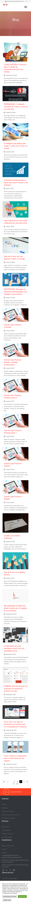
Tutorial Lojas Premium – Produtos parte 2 (13, 396)
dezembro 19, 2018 (11, 75)
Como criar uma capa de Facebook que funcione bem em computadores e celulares (15, 724)
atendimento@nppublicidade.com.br (15, 1)
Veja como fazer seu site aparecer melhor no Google (14, 257)
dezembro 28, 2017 (11, 614)
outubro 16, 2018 (10, 112)
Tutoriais (4, 849)
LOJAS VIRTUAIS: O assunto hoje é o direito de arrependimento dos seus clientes (15, 68)
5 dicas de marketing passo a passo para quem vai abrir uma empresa (16, 182)
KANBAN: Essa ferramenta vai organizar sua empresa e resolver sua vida (15, 688)
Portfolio (4, 804)
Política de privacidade (8, 811)
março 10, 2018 (10, 297)
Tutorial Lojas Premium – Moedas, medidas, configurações (13, 362)
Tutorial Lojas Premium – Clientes (13, 464)
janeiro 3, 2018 (10, 578)
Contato (4, 852)
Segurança (5, 808)
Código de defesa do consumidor (11, 814)
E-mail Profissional (7, 837)
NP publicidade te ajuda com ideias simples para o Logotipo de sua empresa (15, 608)
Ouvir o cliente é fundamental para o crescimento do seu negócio (15, 758)
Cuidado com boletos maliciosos (12, 536)
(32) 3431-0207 (16, 792)
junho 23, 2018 (10, 152)
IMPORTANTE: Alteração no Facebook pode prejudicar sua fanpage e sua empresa (15, 291)
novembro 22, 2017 (11, 730)
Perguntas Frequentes (8, 845)
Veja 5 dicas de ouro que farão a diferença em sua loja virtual (15, 221)
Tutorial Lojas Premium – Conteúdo (13, 325)
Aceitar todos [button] (22, 896)
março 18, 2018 (10, 262)
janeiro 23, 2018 (10, 541)
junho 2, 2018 (9, 188)
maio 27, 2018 (10, 226)
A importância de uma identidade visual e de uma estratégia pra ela (14, 648)
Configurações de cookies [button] (9, 896)
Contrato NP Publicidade (8, 818)
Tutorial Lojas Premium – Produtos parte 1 (13, 431)
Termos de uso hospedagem (9, 878)
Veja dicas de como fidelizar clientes (14, 573)
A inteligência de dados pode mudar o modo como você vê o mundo (16, 145)
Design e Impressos (7, 833)
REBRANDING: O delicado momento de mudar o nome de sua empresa (16, 106)
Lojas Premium (6, 830)
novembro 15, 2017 (11, 764)
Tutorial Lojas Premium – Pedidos (13, 497)
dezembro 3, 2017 (11, 654)
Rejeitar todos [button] (7, 900)
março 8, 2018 (10, 330)
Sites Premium (6, 827)
